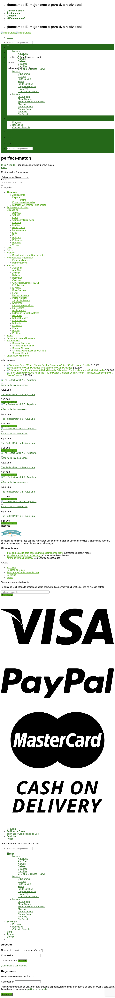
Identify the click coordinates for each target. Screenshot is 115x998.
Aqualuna (23, 54)
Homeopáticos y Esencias (20, 258)
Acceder (22, 961)
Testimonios (13, 13)
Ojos (14, 232)
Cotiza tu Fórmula (21, 127)
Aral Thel (22, 56)
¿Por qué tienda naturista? (20, 558)
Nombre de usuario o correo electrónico (21, 950)
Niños (10, 335)
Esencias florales (20, 260)
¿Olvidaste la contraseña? (14, 965)
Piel (14, 235)
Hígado (16, 225)
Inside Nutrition (25, 84)
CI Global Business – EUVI (31, 69)
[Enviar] (2, 185)
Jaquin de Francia (27, 86)
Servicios (12, 118)
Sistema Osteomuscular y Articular (29, 351)
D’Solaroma (24, 74)
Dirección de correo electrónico (17, 976)
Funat (21, 81)
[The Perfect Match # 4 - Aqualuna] (18, 428)
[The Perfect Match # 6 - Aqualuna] (18, 380)
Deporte (16, 197)
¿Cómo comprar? (16, 18)
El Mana (22, 76)
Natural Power (25, 109)
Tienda (10, 47)
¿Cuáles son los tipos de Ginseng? (24, 555)
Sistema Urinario (20, 353)
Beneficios (17, 125)
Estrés (10, 250)
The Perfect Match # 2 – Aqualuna (18, 492)
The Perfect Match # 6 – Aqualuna (18, 394)
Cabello (16, 215)
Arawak (22, 59)
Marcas (16, 51)
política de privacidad (37, 989)
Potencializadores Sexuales (21, 338)
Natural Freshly (25, 106)
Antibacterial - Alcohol (17, 207)
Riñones (16, 242)
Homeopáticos (19, 263)
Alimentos (12, 192)
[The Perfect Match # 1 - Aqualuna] (18, 501)
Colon (15, 217)
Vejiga (15, 245)
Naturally (22, 111)
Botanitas (22, 64)
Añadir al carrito (9, 402)
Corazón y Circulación (23, 220)
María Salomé (25, 99)
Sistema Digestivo (21, 343)
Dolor (9, 247)
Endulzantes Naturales (23, 202)
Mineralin (22, 104)
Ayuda (10, 137)
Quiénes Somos (15, 10)
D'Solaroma (18, 285)
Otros (15, 328)
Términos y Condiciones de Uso (23, 572)
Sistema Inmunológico (23, 345)
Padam (15, 330)
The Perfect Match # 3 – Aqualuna (18, 467)
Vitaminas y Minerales (18, 356)
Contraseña (7, 955)
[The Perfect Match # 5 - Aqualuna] (18, 404)
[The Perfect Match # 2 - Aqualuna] (18, 477)
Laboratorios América (28, 91)
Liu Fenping (24, 96)
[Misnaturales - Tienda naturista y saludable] (16, 33)
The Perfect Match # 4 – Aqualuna (18, 443)
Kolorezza (23, 89)
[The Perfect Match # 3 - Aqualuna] (18, 453)
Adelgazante (18, 195)
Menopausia (18, 227)
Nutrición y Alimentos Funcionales (29, 205)
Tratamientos (13, 340)
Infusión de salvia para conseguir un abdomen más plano (35, 553)
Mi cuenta (11, 567)
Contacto (12, 16)
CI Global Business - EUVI (25, 283)
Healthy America (20, 295)
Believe (22, 61)
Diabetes (16, 222)
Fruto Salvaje (24, 79)
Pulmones (17, 240)
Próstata (16, 237)
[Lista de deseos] (2, 383)
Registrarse (7, 994)
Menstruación (19, 230)
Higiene (11, 252)
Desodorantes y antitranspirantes (28, 255)
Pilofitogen (17, 333)
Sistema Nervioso (21, 348)
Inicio (3, 165)
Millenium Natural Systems (31, 101)
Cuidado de (12, 210)
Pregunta (16, 122)
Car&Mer (22, 66)
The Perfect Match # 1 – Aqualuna (18, 516)
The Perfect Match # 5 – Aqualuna (18, 419)
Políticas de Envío (16, 570)
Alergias (16, 212)
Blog (9, 131)
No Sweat (23, 114)
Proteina (22, 200)
